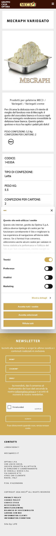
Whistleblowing (13, 508)
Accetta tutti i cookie (28, 306)
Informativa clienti (15, 515)
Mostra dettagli (39, 298)
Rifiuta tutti (28, 323)
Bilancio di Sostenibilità (19, 510)
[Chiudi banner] (52, 210)
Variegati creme (34, 103)
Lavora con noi (13, 513)
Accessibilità (12, 505)
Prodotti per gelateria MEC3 (27, 100)
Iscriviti (28, 419)
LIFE (15, 524)
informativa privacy (25, 391)
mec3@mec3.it (11, 453)
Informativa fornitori (17, 518)
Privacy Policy (12, 497)
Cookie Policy (12, 500)
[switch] (49, 277)
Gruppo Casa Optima (5, 4)
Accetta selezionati (28, 315)
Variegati (17, 103)
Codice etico (11, 502)
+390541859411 (11, 447)
